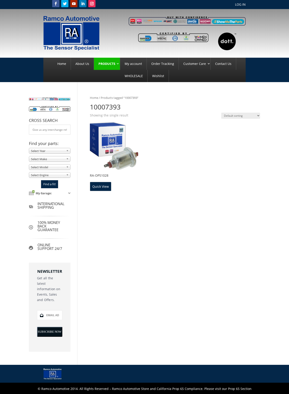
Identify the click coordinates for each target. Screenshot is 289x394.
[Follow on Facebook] (55, 3)
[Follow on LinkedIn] (82, 3)
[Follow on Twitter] (64, 3)
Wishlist (158, 76)
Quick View (100, 186)
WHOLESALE (134, 76)
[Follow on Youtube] (73, 3)
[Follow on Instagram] (92, 3)
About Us (82, 64)
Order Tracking (162, 64)
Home (61, 64)
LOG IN (240, 5)
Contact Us (223, 64)
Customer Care (194, 64)
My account (133, 64)
